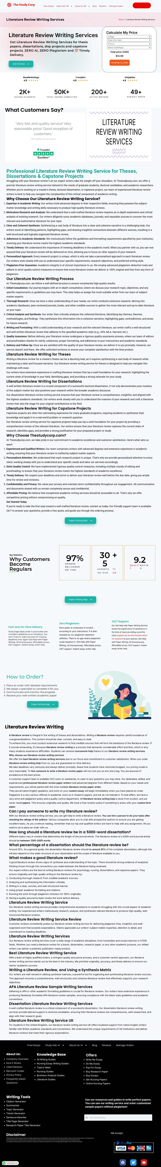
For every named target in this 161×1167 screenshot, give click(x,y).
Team (115, 571)
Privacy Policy (13, 1074)
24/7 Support (120, 621)
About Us (79, 6)
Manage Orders (116, 6)
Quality (135, 567)
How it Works (13, 1063)
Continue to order (119, 62)
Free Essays (49, 6)
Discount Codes (15, 1071)
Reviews (102, 6)
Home (121, 19)
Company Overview (17, 1059)
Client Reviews (14, 1066)
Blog (95, 6)
